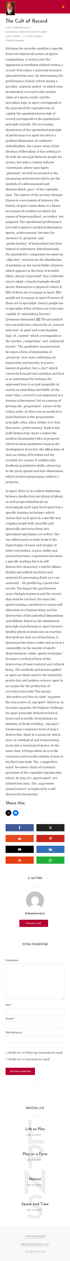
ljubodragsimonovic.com (35, 1244)
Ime (9, 1004)
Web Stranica (14, 1032)
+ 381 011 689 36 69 (35, 1236)
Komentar (12, 960)
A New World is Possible (33, 31)
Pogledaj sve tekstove (33, 925)
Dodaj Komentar (15, 40)
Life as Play (35, 1129)
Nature (35, 1179)
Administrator (21, 27)
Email (10, 1018)
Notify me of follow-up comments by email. (36, 1052)
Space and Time (35, 1204)
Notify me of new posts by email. (29, 1059)
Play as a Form (35, 1154)
